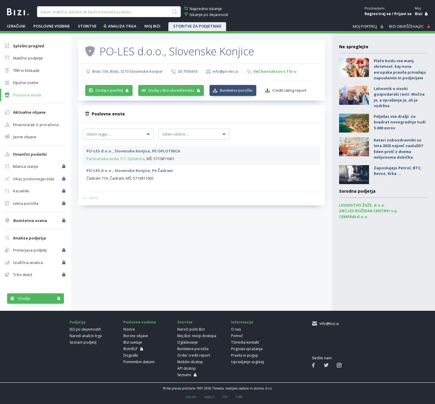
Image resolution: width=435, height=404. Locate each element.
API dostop (186, 368)
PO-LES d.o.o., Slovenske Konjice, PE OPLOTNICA (133, 151)
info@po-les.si (225, 71)
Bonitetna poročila (193, 348)
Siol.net (191, 397)
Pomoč (237, 335)
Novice (129, 329)
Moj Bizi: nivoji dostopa (196, 335)
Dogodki (130, 355)
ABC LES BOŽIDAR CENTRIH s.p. (368, 210)
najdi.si (209, 397)
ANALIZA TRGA (122, 26)
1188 (238, 397)
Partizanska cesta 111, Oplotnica (115, 158)
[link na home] (18, 11)
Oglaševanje (187, 342)
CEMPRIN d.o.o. (353, 216)
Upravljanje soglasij (247, 361)
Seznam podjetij (83, 342)
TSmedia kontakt (245, 342)
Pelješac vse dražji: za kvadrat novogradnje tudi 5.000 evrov (400, 122)
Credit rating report (289, 90)
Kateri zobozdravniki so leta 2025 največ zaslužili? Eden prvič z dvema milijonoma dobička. (398, 148)
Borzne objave (135, 335)
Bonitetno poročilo (236, 90)
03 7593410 (187, 71)
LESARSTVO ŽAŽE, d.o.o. (362, 205)
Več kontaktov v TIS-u (275, 71)
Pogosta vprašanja (246, 348)
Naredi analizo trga (86, 335)
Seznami (184, 374)
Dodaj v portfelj (109, 90)
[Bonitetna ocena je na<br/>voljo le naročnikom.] (64, 220)
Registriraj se (378, 13)
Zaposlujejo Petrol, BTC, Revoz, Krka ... (398, 170)
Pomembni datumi (138, 361)
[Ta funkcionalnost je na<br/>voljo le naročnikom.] (64, 166)
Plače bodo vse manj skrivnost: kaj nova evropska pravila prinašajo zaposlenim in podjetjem (400, 69)
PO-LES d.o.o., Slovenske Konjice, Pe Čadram (129, 170)
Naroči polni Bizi (191, 329)
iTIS (224, 397)
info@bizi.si (328, 323)
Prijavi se (403, 13)
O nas (236, 329)
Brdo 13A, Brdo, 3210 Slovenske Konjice (127, 71)
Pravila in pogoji (244, 355)
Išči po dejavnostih (85, 329)
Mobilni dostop (190, 361)
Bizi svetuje (132, 342)
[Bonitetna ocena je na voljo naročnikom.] (90, 51)
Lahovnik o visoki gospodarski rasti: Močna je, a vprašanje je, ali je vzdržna (399, 97)
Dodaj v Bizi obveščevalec (171, 90)
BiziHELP (130, 348)
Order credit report (193, 355)
